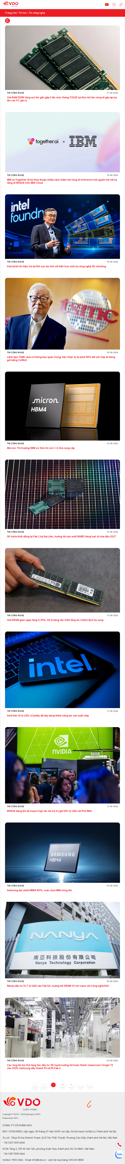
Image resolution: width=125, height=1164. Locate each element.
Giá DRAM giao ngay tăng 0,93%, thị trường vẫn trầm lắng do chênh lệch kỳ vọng (55, 620)
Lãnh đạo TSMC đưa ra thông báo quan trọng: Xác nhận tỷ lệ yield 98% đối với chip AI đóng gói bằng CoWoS (61, 359)
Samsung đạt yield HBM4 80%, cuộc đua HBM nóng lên (39, 890)
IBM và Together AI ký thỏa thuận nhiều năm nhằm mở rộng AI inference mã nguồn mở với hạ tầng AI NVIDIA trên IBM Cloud (62, 181)
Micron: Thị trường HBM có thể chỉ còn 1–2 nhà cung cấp (41, 448)
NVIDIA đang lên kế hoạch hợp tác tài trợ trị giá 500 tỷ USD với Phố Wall (49, 811)
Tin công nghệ (37, 12)
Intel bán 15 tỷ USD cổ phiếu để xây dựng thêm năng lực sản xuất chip (48, 715)
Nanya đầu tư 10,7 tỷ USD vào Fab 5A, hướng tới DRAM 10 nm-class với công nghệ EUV (58, 985)
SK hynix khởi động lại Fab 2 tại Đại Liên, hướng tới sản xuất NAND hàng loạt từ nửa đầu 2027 (61, 536)
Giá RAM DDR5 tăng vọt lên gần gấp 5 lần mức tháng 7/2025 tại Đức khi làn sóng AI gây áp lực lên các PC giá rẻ (62, 99)
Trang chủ (11, 12)
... (81, 1085)
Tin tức (23, 12)
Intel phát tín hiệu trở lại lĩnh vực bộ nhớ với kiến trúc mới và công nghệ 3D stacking (56, 266)
